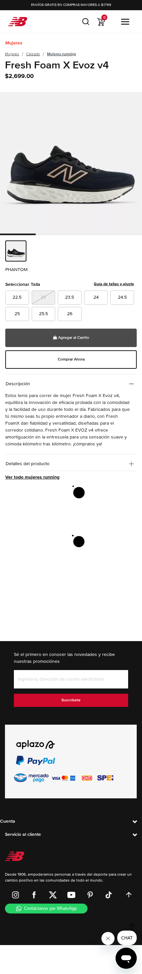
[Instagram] (15, 894)
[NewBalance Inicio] (17, 21)
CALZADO (33, 54)
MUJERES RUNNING (61, 54)
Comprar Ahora (71, 359)
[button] (86, 21)
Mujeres (13, 43)
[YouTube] (71, 894)
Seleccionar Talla (69, 284)
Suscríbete (71, 700)
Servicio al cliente (23, 834)
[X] (53, 894)
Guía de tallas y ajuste (114, 284)
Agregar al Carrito (73, 337)
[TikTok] (109, 894)
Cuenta (7, 821)
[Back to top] (129, 895)
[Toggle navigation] (125, 22)
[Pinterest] (90, 894)
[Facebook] (34, 894)
